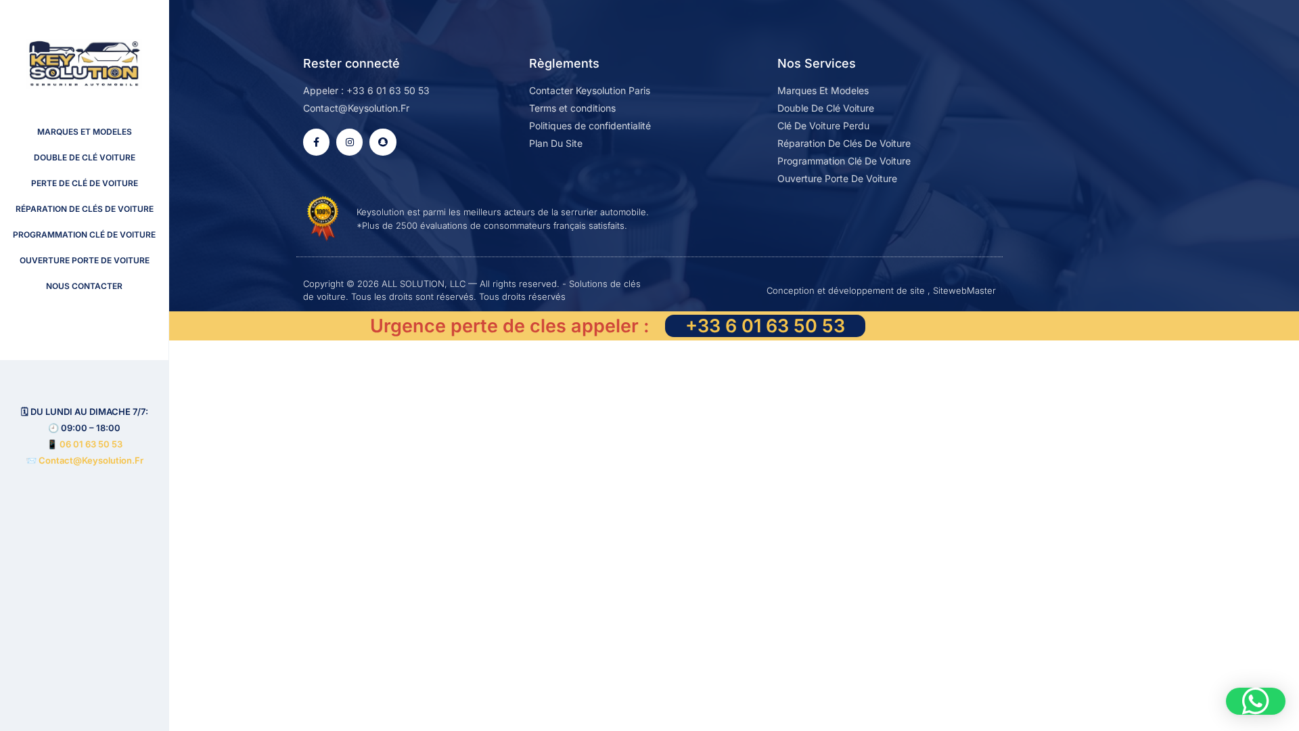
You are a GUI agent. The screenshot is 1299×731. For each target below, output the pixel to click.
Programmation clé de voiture (84, 234)
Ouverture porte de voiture (85, 260)
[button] (1255, 701)
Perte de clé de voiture (84, 183)
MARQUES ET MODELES (84, 132)
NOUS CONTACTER (84, 286)
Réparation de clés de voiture (85, 209)
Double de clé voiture (84, 157)
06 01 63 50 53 (91, 444)
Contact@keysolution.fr (90, 460)
